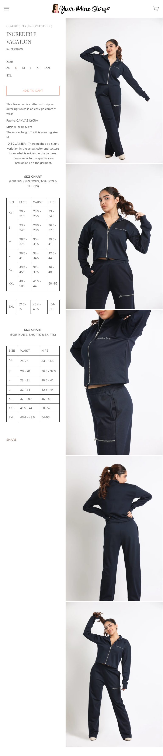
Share (11, 440)
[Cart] (156, 9)
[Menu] (6, 9)
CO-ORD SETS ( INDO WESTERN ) (29, 26)
